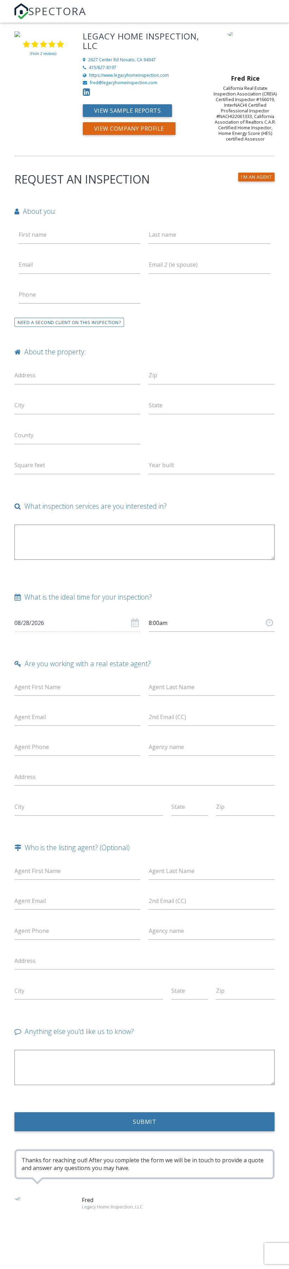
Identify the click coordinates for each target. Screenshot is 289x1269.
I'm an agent (256, 177)
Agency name (166, 747)
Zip (153, 375)
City (19, 405)
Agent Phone (31, 747)
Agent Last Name (172, 687)
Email (26, 264)
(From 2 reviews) (43, 53)
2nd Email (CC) (167, 717)
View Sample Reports (127, 110)
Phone (27, 294)
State (155, 405)
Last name (162, 235)
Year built (161, 465)
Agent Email (30, 717)
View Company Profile (129, 128)
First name (33, 235)
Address (25, 777)
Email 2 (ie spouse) (173, 264)
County (23, 435)
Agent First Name (37, 687)
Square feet (29, 465)
